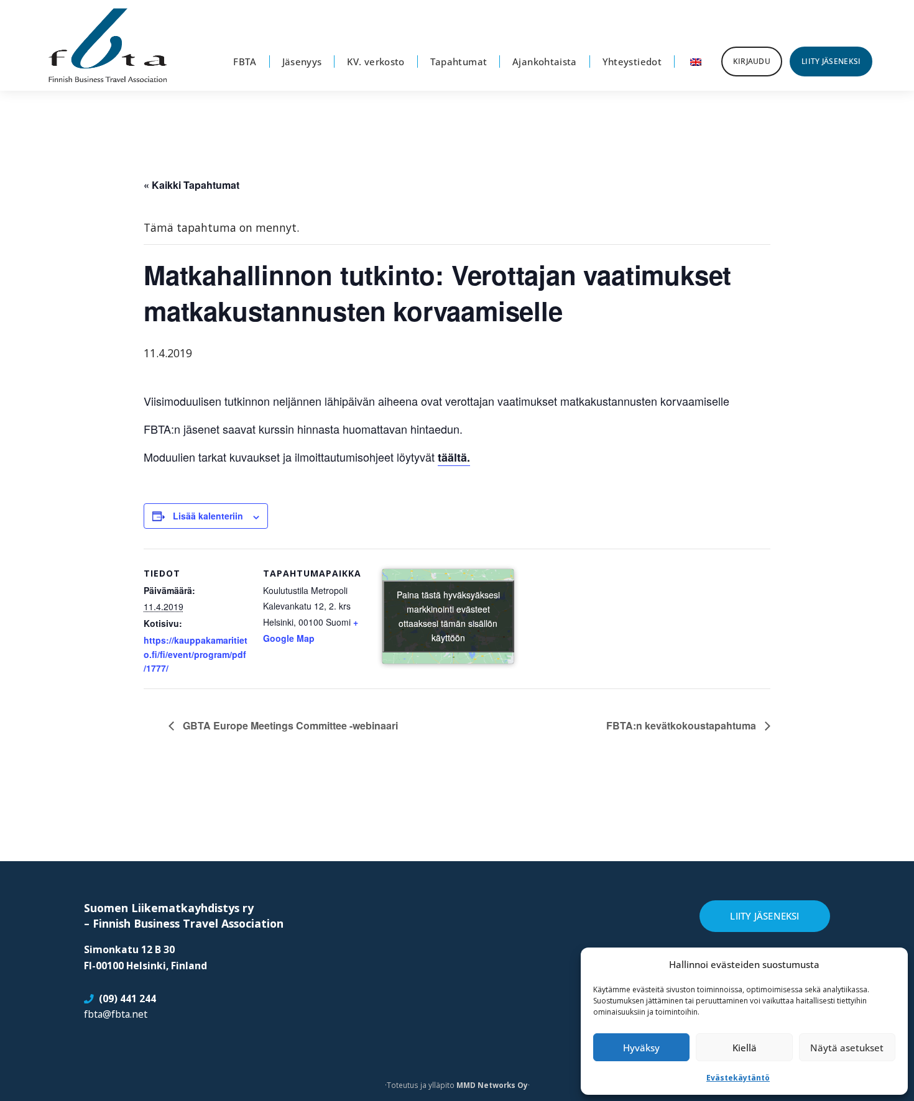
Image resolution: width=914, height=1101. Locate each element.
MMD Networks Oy (492, 1085)
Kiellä (744, 1047)
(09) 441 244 (127, 998)
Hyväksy (641, 1047)
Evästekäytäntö (738, 1077)
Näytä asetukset (847, 1047)
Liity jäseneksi (764, 916)
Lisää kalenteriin (208, 515)
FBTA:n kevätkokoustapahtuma (682, 725)
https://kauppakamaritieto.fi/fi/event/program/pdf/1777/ (195, 654)
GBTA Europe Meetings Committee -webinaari (289, 725)
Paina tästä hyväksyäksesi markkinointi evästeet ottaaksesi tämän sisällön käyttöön (448, 616)
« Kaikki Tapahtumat (191, 185)
